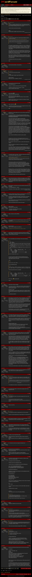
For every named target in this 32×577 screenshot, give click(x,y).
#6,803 (29, 63)
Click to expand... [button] (19, 382)
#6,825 (29, 374)
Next (17, 568)
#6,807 (29, 102)
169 (6, 568)
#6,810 (29, 176)
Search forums (6, 6)
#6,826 (29, 387)
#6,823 (29, 345)
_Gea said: (10, 411)
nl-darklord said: (11, 22)
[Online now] (1, 21)
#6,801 (29, 20)
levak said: (10, 36)
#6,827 (29, 393)
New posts (2, 6)
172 (11, 568)
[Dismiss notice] (30, 8)
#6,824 (29, 368)
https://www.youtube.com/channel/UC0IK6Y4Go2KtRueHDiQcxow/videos (19, 221)
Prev (2, 568)
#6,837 (29, 507)
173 (12, 568)
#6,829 (29, 409)
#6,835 (29, 456)
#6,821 (29, 313)
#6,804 (29, 69)
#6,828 (29, 403)
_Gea (2, 17)
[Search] (30, 5)
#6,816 (29, 224)
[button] (9, 5)
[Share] (27, 20)
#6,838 (29, 519)
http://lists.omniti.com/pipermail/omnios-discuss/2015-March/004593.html (18, 39)
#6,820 (29, 296)
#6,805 (29, 81)
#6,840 (29, 545)
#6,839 (29, 528)
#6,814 (29, 212)
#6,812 (29, 192)
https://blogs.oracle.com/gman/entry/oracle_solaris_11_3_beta (17, 228)
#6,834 (29, 447)
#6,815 (29, 218)
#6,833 (29, 441)
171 (9, 568)
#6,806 (29, 91)
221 (15, 568)
